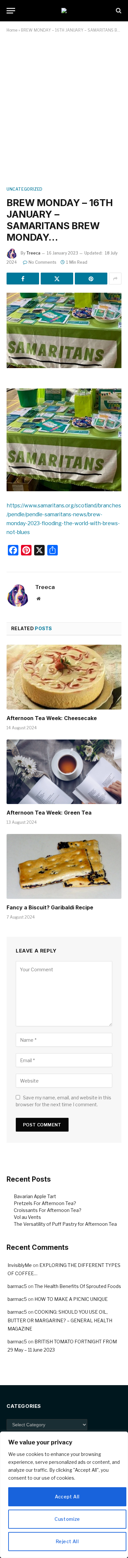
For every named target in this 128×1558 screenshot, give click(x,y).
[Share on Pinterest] (91, 278)
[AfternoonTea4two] (64, 10)
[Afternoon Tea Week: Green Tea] (64, 771)
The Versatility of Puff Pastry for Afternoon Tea (65, 1224)
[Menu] (11, 10)
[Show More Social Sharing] (115, 278)
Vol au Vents (27, 1217)
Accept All (67, 1496)
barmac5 (17, 1286)
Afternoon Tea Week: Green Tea (49, 812)
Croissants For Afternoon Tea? (47, 1210)
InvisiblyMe (20, 1265)
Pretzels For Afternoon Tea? (45, 1203)
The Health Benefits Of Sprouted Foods (77, 1286)
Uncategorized (25, 189)
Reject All (67, 1541)
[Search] (118, 10)
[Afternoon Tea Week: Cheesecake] (64, 677)
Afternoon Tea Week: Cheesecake (52, 718)
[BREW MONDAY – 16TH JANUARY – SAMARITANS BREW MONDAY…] (64, 330)
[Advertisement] (64, 108)
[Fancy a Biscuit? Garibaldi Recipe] (64, 866)
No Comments (42, 262)
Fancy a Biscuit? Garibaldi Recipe (50, 907)
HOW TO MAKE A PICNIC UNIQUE (71, 1299)
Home (12, 30)
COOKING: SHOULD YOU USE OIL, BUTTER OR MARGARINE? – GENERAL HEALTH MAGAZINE (60, 1320)
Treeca (33, 253)
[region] (64, 1495)
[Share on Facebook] (23, 278)
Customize (67, 1519)
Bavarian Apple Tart (35, 1196)
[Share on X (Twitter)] (57, 278)
